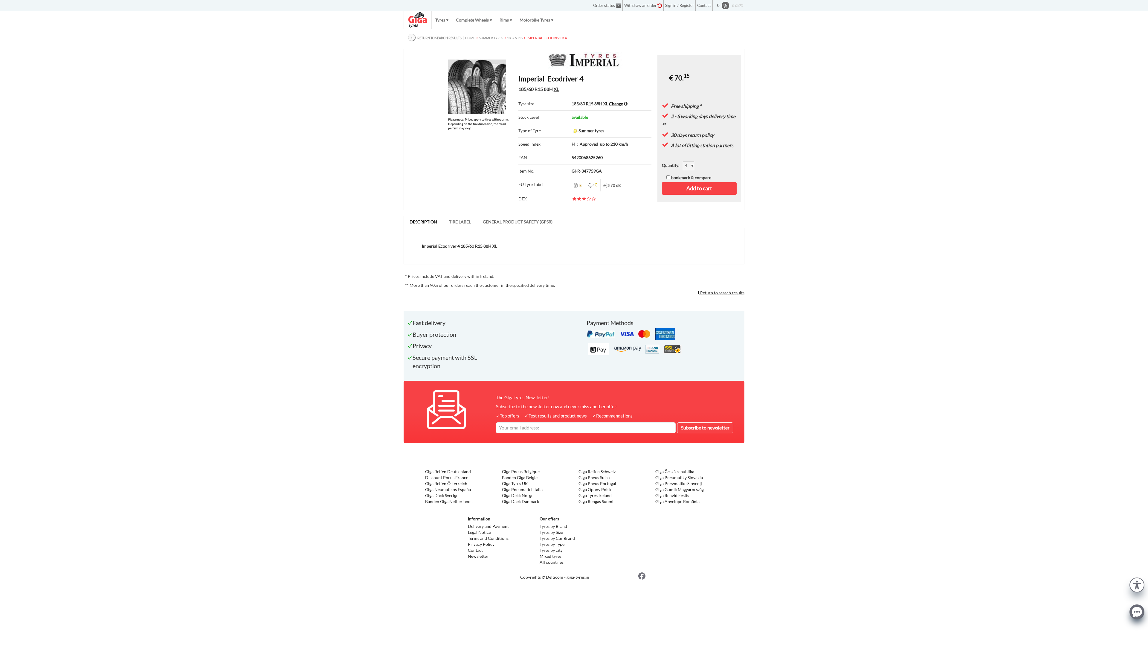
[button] (1136, 584)
